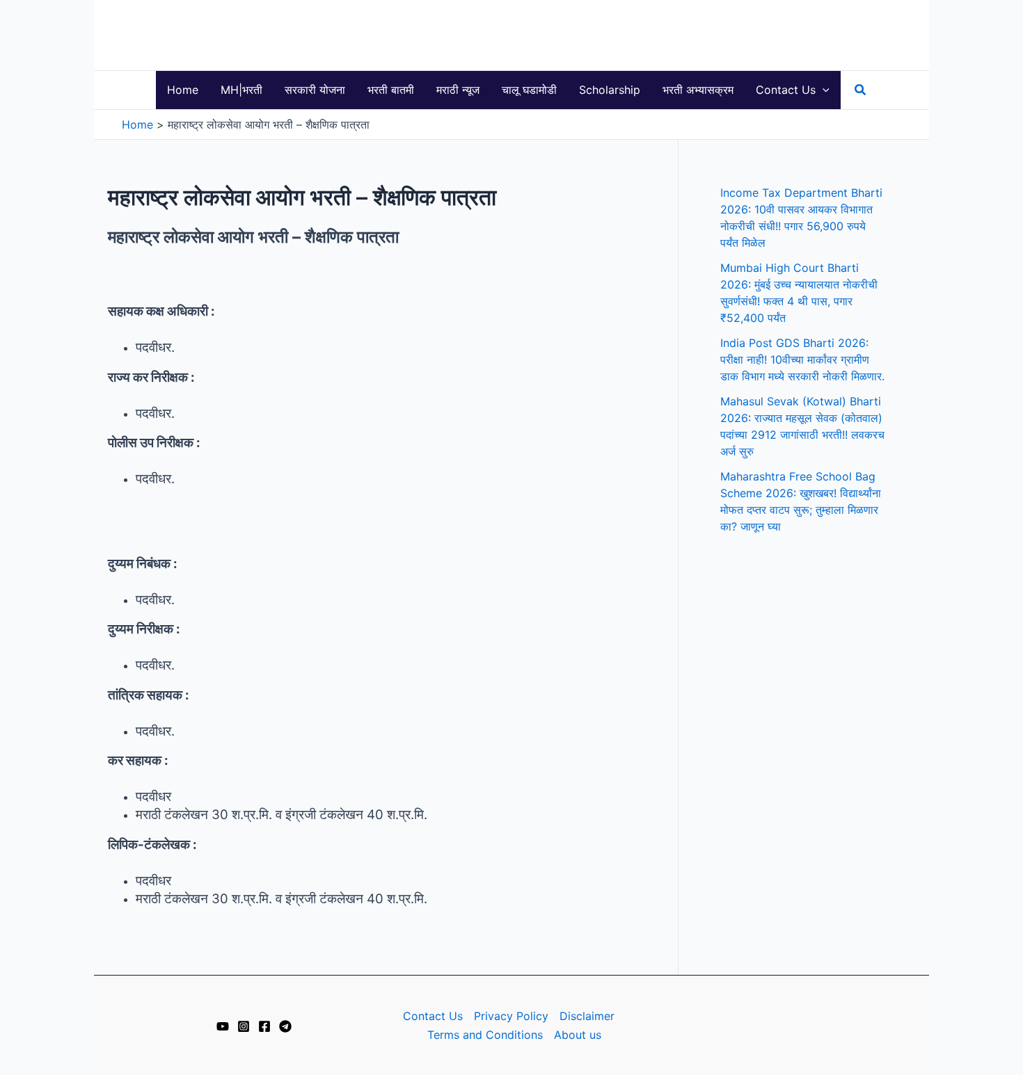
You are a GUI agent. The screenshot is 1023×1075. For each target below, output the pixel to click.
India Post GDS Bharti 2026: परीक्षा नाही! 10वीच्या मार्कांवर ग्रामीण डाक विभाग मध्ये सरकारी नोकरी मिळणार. (802, 359)
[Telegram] (285, 1026)
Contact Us (433, 1016)
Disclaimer (587, 1016)
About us (577, 1035)
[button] (823, 90)
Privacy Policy (511, 1016)
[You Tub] (222, 1026)
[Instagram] (243, 1026)
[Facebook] (264, 1026)
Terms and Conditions (485, 1035)
